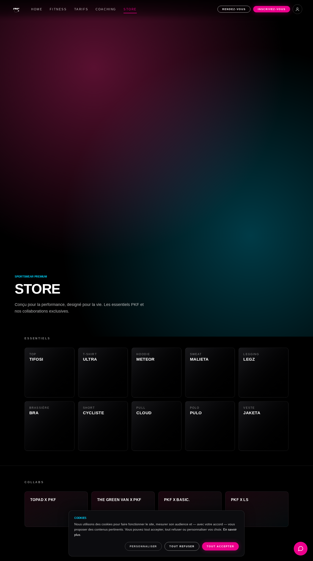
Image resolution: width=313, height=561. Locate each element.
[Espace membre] (297, 9)
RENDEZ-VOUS (234, 9)
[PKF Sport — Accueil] (16, 9)
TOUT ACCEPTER (220, 546)
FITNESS (58, 9)
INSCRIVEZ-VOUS (272, 9)
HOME (36, 9)
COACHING (106, 9)
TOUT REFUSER (182, 546)
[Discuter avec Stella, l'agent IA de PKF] (301, 549)
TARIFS (81, 9)
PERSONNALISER (143, 546)
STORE (130, 9)
